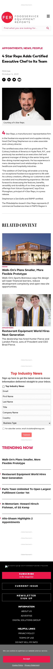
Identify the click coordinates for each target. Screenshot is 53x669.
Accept (26, 659)
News (27, 48)
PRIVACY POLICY (26, 633)
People (37, 48)
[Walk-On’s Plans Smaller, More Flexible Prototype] (26, 249)
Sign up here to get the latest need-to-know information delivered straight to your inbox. (26, 380)
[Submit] (48, 28)
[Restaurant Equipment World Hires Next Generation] (26, 310)
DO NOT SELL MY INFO (26, 642)
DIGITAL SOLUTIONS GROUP (26, 620)
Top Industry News (14, 386)
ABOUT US (26, 611)
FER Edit (6, 71)
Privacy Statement (32, 665)
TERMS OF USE (26, 638)
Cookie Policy (17, 665)
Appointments (12, 48)
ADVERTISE (26, 616)
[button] (26, 575)
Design (4, 267)
